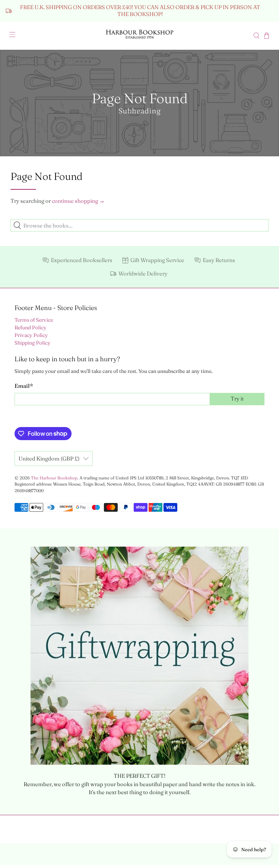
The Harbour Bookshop (54, 477)
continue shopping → (78, 200)
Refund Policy (30, 327)
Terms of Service (34, 320)
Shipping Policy (32, 342)
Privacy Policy (31, 335)
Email (24, 385)
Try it (237, 398)
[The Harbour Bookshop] (139, 36)
